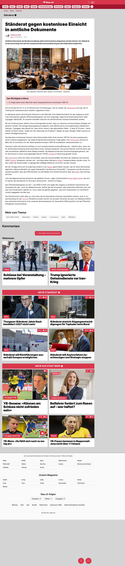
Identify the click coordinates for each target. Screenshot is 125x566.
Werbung (15, 505)
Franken (51, 154)
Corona (25, 199)
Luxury (61, 479)
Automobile (62, 483)
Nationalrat (71, 108)
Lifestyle (5, 467)
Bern (12, 37)
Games (61, 464)
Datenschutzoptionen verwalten (74, 505)
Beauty (5, 486)
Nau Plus (43, 464)
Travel (42, 483)
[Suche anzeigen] (89, 2)
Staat (77, 172)
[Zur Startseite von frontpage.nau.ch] (48, 2)
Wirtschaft (6, 464)
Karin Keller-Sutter (76, 178)
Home (6, 11)
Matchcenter (63, 460)
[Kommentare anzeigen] (88, 561)
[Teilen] (81, 561)
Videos (23, 464)
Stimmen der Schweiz (84, 464)
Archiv (42, 467)
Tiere (23, 483)
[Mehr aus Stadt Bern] (48, 366)
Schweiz (19, 11)
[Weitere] (91, 6)
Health (5, 479)
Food (4, 483)
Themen (24, 467)
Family (79, 479)
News (12, 11)
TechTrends (81, 483)
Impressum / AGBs (56, 505)
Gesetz (60, 160)
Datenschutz (43, 505)
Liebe (41, 479)
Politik (23, 460)
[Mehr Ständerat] (48, 292)
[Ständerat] (48, 15)
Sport (42, 460)
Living (23, 479)
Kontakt (34, 505)
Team (22, 505)
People (79, 460)
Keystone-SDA (16, 35)
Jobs (27, 505)
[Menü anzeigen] (92, 2)
